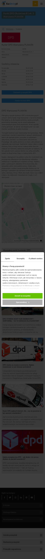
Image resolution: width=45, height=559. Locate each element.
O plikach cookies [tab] (35, 258)
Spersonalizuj (21, 302)
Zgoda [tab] (7, 258)
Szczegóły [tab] (21, 258)
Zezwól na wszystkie (22, 296)
